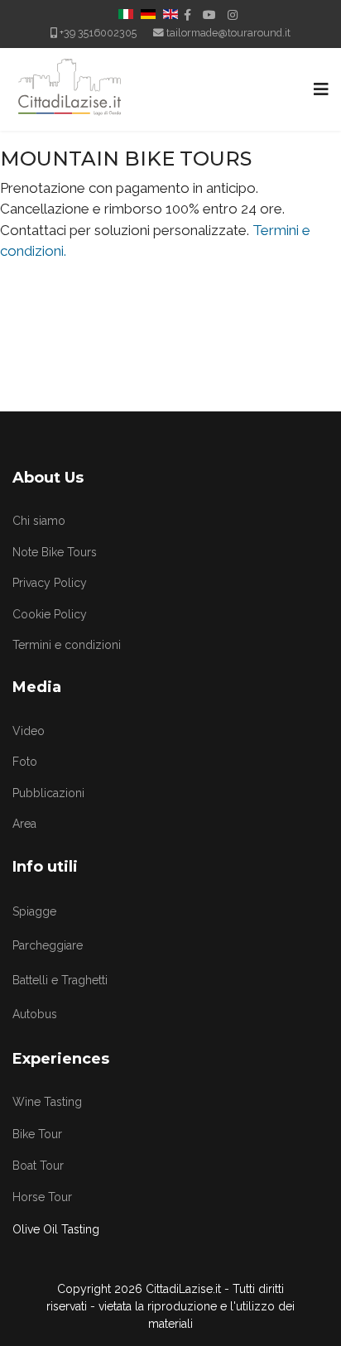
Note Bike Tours (54, 552)
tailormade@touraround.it (228, 32)
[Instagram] (233, 15)
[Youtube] (209, 15)
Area (24, 823)
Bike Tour (37, 1134)
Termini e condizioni (66, 644)
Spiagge (34, 911)
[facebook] (187, 15)
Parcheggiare (47, 945)
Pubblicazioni (48, 793)
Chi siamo (38, 520)
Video (28, 731)
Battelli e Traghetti (60, 980)
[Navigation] (321, 89)
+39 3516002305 (98, 32)
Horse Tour (42, 1197)
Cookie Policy (49, 614)
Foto (24, 761)
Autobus (34, 1014)
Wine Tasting (47, 1101)
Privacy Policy (49, 582)
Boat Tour (38, 1165)
